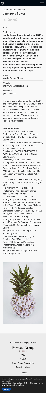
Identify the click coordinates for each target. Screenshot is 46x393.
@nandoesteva (9, 93)
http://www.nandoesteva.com (15, 85)
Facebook (23, 373)
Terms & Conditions (23, 367)
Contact (23, 359)
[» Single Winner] (15, 3)
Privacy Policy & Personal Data (23, 363)
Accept (6, 389)
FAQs (23, 355)
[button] (4, 19)
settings (20, 385)
